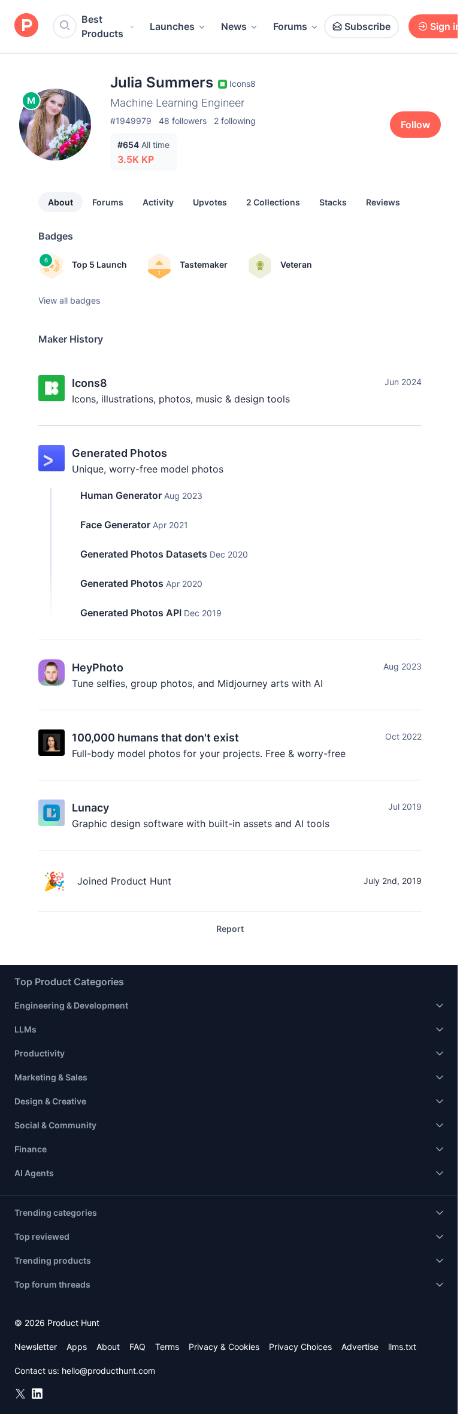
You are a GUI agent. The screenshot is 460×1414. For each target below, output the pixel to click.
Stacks (333, 202)
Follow (415, 125)
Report (230, 929)
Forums (290, 26)
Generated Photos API (130, 613)
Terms (167, 1347)
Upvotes (210, 202)
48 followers (183, 121)
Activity (158, 202)
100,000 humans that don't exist (155, 737)
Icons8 (89, 383)
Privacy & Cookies (224, 1347)
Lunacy (90, 807)
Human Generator (121, 495)
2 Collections (273, 202)
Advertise (360, 1347)
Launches (172, 26)
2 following (235, 121)
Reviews (383, 202)
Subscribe (367, 26)
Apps (76, 1347)
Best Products (102, 26)
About (60, 202)
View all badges (69, 300)
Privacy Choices (300, 1347)
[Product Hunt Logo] (26, 26)
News (234, 26)
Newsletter (35, 1347)
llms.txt (402, 1347)
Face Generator (115, 525)
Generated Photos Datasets (143, 554)
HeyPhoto (97, 667)
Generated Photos (119, 453)
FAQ (137, 1347)
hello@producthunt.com (108, 1370)
